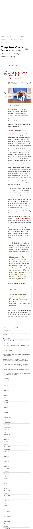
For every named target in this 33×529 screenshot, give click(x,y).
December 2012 (7, 495)
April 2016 (6, 444)
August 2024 (6, 390)
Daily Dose (4, 39)
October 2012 (6, 500)
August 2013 (6, 476)
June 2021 (6, 412)
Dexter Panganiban (17, 82)
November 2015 (7, 449)
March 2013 (6, 488)
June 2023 (6, 400)
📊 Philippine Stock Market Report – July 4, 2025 (13, 343)
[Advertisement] (16, 16)
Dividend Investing (23, 370)
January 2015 (6, 461)
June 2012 (6, 507)
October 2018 (6, 429)
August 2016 (6, 439)
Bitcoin (5, 513)
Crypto (5, 523)
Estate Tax (23, 167)
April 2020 (6, 419)
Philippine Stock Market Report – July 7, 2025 (13, 340)
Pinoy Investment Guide (12, 48)
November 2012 (7, 498)
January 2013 (6, 493)
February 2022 (7, 405)
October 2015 (6, 451)
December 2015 (7, 446)
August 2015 (6, 456)
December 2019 (7, 427)
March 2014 (6, 468)
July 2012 (6, 505)
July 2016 (6, 441)
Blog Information (7, 516)
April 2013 (6, 485)
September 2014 (7, 463)
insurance (12, 130)
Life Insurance (23, 109)
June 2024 (6, 392)
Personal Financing (20, 36)
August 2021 (6, 407)
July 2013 (6, 478)
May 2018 (6, 432)
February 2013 (7, 490)
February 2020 (7, 422)
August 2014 (6, 466)
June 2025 (6, 385)
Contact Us (4, 42)
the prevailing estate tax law (22, 218)
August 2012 (6, 503)
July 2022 (6, 402)
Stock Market (22, 39)
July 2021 (6, 410)
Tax (6, 96)
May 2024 (6, 395)
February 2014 (7, 471)
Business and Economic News (10, 518)
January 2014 (6, 473)
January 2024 (6, 397)
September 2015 (7, 454)
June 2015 (6, 458)
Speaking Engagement (6, 36)
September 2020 (7, 417)
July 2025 (6, 383)
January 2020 (6, 424)
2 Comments (29, 83)
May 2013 (6, 483)
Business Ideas (12, 39)
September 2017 (7, 434)
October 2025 (6, 380)
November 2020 (7, 414)
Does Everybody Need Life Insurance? (17, 75)
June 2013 (6, 480)
